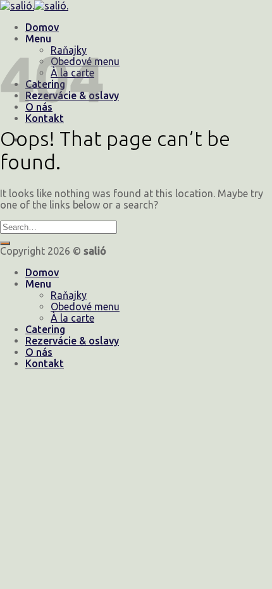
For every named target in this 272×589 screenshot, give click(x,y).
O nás (39, 352)
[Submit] (5, 243)
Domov (42, 27)
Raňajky (69, 295)
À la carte (72, 318)
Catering (45, 329)
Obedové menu (85, 306)
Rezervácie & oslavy (72, 340)
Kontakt (44, 363)
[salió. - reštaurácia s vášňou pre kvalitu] (34, 5)
